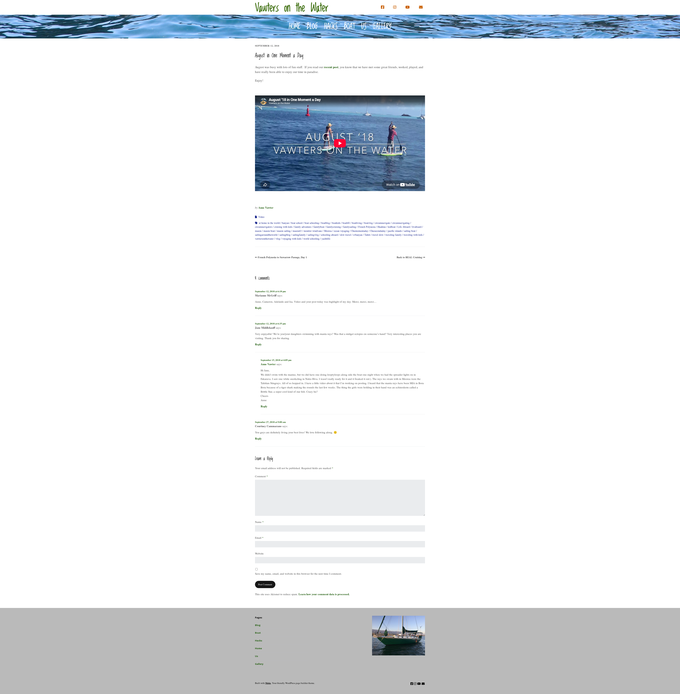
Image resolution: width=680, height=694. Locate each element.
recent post (331, 67)
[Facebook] (383, 7)
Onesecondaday (378, 231)
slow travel (345, 234)
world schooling (311, 238)
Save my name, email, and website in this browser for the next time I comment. (298, 573)
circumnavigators (263, 226)
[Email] (421, 7)
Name (259, 522)
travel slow (377, 234)
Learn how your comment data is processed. (324, 594)
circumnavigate (382, 223)
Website (259, 553)
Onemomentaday (359, 231)
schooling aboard (329, 234)
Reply (258, 308)
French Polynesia (366, 226)
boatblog (325, 223)
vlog (278, 238)
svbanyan (357, 234)
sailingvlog (313, 234)
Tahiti (367, 234)
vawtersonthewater (264, 238)
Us (364, 26)
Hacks (331, 26)
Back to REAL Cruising (409, 257)
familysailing (349, 226)
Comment (261, 476)
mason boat (269, 231)
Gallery (382, 26)
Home (295, 26)
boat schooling (312, 223)
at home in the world (269, 223)
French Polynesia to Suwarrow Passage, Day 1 (282, 257)
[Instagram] (394, 7)
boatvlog (368, 223)
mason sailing (284, 231)
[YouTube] (407, 7)
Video (261, 217)
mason (258, 231)
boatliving (357, 223)
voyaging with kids (291, 238)
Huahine (382, 226)
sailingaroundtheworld (266, 234)
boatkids (336, 223)
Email (259, 537)
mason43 (297, 231)
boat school (296, 223)
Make (268, 683)
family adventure (302, 226)
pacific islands (395, 231)
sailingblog (284, 234)
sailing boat (409, 231)
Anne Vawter (265, 207)
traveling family (394, 234)
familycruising (333, 226)
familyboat (318, 226)
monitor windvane (313, 231)
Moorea (328, 231)
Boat (349, 26)
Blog (312, 26)
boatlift (346, 223)
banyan (285, 223)
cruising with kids (283, 226)
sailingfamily (299, 234)
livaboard (416, 226)
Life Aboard (404, 226)
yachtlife (326, 238)
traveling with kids (413, 234)
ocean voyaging (341, 231)
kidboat (391, 226)
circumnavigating (401, 223)
